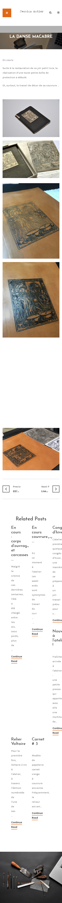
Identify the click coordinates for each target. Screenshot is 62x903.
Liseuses (45, 489)
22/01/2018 (17, 489)
